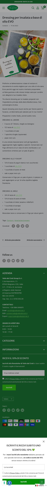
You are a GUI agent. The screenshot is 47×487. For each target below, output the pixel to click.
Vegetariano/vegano (22, 220)
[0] (42, 7)
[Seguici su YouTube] (13, 260)
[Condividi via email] (27, 226)
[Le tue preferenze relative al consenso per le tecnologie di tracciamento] (4, 483)
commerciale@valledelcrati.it (16, 313)
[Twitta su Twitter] (22, 226)
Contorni (5, 26)
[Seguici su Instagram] (8, 260)
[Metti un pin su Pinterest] (18, 226)
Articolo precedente (12, 240)
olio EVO (17, 127)
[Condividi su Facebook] (13, 226)
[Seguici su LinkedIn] (22, 260)
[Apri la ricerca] (33, 8)
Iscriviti (23, 482)
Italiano (6, 399)
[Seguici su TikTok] (18, 260)
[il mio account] (38, 8)
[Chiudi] (44, 441)
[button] (41, 485)
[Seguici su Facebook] (4, 260)
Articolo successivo (34, 240)
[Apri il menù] (3, 8)
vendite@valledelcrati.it (16, 310)
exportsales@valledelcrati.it (18, 316)
